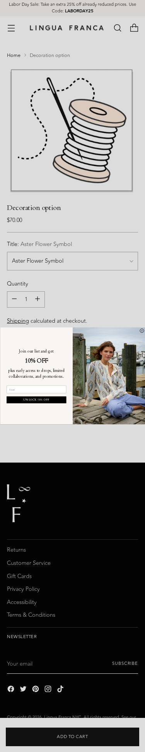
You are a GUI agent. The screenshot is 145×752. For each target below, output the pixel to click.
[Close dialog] (141, 331)
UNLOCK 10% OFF (36, 400)
